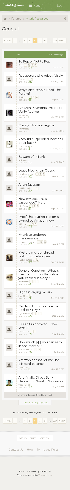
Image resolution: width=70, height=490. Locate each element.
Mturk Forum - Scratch (34, 438)
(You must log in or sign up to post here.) (35, 412)
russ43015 (23, 331)
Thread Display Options (35, 402)
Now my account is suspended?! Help (32, 200)
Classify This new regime (36, 125)
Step (20, 65)
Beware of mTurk (31, 156)
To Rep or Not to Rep (34, 61)
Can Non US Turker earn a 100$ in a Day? (38, 308)
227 (55, 40)
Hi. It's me (23, 206)
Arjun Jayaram (29, 184)
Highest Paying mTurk (35, 292)
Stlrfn (21, 97)
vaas (20, 384)
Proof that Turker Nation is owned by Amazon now (38, 218)
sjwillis (21, 295)
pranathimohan (27, 242)
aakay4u (23, 160)
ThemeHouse (45, 475)
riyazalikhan (25, 313)
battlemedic (24, 188)
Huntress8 (23, 128)
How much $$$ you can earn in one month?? (40, 344)
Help (30, 449)
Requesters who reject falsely (40, 75)
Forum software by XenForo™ (35, 471)
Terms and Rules (47, 449)
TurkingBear (25, 259)
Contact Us (16, 449)
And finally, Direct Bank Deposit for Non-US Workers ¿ (40, 379)
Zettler (22, 79)
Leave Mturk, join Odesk (36, 170)
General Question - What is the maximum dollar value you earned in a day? (38, 274)
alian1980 (23, 281)
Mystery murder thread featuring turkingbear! (36, 254)
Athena (22, 224)
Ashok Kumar (25, 349)
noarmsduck (25, 146)
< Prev (7, 40)
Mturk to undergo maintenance (32, 236)
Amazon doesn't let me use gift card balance (38, 362)
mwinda (23, 367)
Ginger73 (23, 114)
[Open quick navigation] (65, 18)
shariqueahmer (26, 174)
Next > (62, 40)
